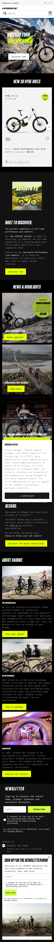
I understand (27, 495)
